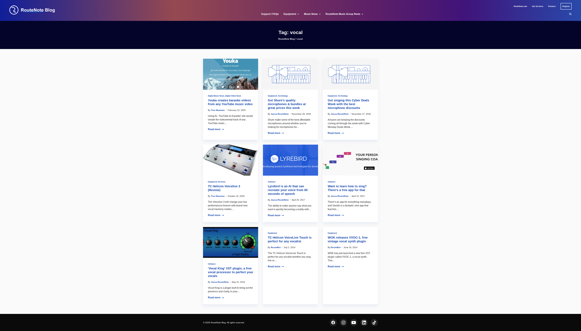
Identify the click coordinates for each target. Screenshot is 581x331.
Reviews (221, 182)
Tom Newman (218, 110)
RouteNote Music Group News (343, 14)
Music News (311, 14)
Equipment (290, 14)
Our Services (537, 6)
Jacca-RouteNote (280, 114)
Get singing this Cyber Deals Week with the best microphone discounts (348, 104)
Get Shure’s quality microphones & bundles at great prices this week (287, 104)
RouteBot (276, 247)
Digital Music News (216, 96)
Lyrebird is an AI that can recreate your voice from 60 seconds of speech (288, 190)
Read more (214, 129)
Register (566, 6)
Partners (552, 6)
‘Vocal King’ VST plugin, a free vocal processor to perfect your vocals (230, 272)
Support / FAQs (270, 14)
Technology (283, 96)
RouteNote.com (520, 6)
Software (272, 182)
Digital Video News (233, 96)
